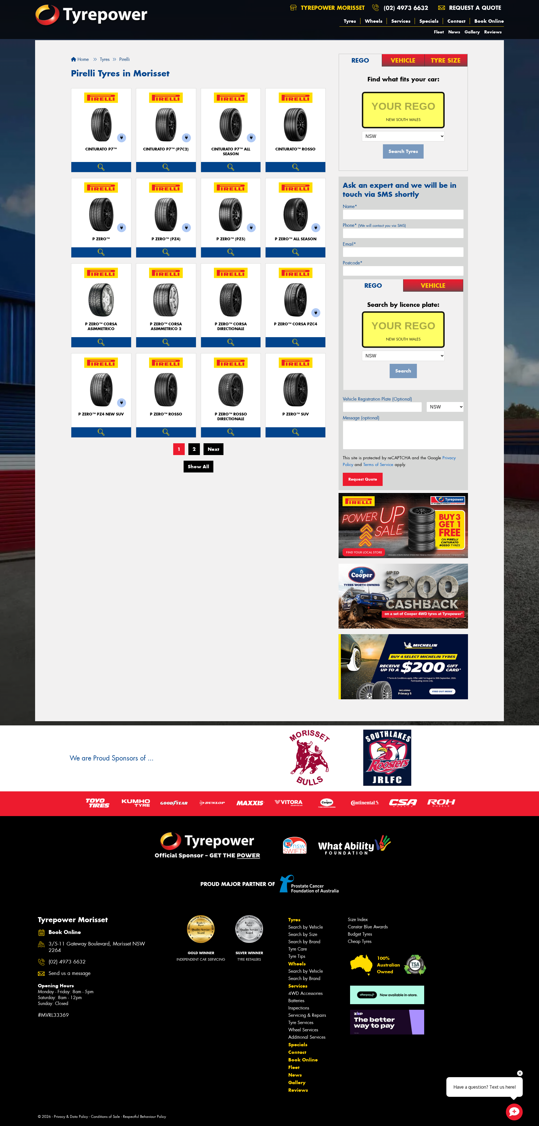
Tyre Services (300, 1022)
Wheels (373, 21)
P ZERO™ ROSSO (166, 414)
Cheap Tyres (359, 941)
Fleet (439, 32)
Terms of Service (378, 464)
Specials (428, 21)
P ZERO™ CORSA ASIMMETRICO (101, 326)
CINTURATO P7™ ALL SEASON (230, 151)
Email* (349, 244)
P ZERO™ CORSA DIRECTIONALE (231, 326)
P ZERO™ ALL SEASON (295, 239)
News (454, 32)
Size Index (358, 919)
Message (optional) (361, 418)
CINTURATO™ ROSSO (295, 149)
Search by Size (302, 934)
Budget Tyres (360, 934)
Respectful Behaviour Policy (144, 1116)
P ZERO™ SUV (295, 414)
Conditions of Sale (105, 1116)
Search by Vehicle (305, 927)
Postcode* (352, 263)
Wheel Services (303, 1030)
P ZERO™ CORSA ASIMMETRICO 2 (166, 326)
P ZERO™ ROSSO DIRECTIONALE (231, 416)
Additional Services (306, 1037)
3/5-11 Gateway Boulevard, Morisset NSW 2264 (97, 947)
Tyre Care (297, 949)
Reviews (493, 32)
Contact (456, 21)
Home (82, 59)
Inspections (298, 1008)
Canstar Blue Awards (368, 927)
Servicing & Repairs (307, 1015)
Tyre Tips (296, 956)
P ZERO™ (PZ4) (166, 239)
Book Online (489, 21)
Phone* (374, 225)
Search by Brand (304, 942)
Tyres (350, 21)
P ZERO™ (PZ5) (230, 239)
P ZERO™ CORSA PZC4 (295, 324)
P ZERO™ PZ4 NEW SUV (101, 414)
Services (400, 21)
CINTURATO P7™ (101, 149)
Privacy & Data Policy (71, 1116)
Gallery (472, 32)
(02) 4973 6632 (406, 7)
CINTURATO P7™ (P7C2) (166, 149)
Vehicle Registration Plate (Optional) (377, 399)
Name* (350, 206)
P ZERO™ (101, 239)
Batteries (296, 1001)
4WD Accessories (305, 993)
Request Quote (362, 479)
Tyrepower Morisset (332, 7)
